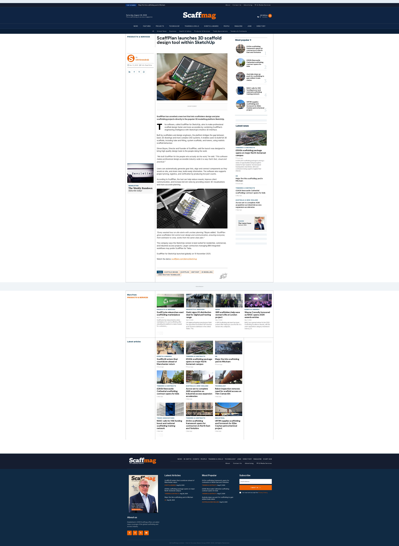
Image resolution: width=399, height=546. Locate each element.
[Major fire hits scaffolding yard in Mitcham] (228, 347)
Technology (220, 386)
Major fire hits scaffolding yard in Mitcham (249, 179)
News (217, 309)
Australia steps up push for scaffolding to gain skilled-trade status (255, 77)
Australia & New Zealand (247, 200)
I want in (254, 487)
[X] (139, 72)
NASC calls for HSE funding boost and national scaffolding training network (254, 91)
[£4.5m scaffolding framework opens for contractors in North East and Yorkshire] (240, 48)
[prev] (189, 5)
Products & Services (138, 37)
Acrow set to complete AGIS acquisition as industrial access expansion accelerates (248, 204)
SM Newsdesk (142, 60)
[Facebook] (134, 72)
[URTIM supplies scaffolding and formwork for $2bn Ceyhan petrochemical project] (240, 104)
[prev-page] (158, 333)
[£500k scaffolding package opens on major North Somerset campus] (251, 138)
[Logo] (199, 15)
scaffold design (171, 272)
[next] (192, 5)
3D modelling (206, 272)
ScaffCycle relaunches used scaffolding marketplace (170, 313)
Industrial (220, 418)
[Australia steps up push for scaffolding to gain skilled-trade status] (240, 76)
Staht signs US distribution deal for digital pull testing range (198, 315)
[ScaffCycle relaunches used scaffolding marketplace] (170, 300)
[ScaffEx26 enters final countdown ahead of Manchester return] (170, 347)
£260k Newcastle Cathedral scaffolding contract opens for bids (255, 63)
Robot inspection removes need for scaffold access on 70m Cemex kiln (228, 391)
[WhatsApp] (144, 72)
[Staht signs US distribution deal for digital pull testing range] (199, 300)
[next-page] (161, 333)
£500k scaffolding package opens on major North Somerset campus (251, 153)
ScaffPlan (184, 272)
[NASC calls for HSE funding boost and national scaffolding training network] (240, 90)
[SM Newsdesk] (131, 58)
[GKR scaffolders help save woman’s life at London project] (229, 300)
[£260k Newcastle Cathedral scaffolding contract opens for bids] (240, 62)
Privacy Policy (262, 492)
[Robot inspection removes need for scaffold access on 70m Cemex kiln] (228, 377)
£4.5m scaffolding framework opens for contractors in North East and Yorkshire (255, 49)
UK (237, 176)
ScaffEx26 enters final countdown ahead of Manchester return (167, 361)
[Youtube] (146, 533)
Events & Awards (252, 309)
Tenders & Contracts (245, 147)
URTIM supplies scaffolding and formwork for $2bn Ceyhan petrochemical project (255, 106)
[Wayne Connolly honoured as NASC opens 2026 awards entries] (258, 300)
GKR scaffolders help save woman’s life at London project (227, 315)
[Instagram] (135, 533)
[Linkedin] (129, 72)
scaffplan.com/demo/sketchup (184, 259)
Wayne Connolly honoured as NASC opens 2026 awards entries (257, 315)
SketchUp (195, 272)
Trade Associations (165, 418)
